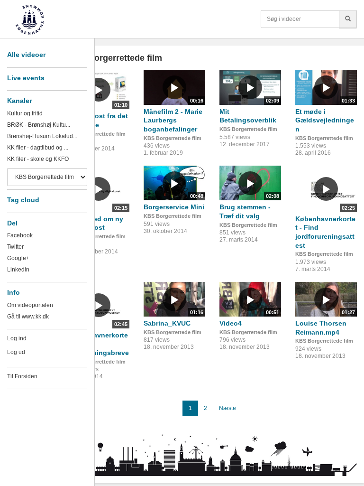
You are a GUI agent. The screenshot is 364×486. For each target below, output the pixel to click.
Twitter (15, 246)
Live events (26, 78)
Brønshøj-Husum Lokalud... (42, 136)
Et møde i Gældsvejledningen (324, 120)
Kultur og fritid (25, 113)
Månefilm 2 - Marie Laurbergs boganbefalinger (173, 120)
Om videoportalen (30, 305)
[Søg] (348, 19)
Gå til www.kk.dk (28, 316)
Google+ (18, 258)
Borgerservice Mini (174, 207)
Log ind (17, 338)
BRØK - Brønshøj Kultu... (38, 125)
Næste (227, 408)
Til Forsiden (22, 376)
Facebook (20, 235)
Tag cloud (23, 200)
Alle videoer (26, 54)
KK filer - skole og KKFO (38, 159)
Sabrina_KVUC (167, 323)
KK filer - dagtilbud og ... (37, 147)
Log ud (16, 352)
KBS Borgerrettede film (97, 134)
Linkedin (18, 269)
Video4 (230, 323)
